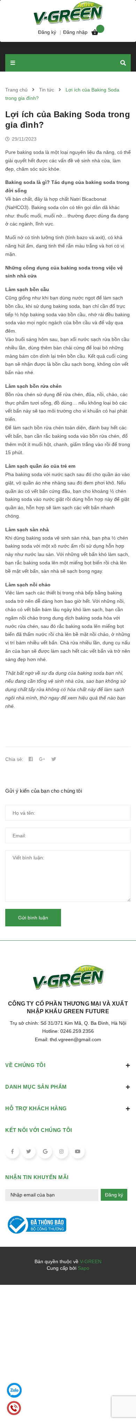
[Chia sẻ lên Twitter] (54, 759)
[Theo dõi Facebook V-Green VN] (12, 1151)
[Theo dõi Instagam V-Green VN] (61, 1151)
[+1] (42, 759)
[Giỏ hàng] (95, 33)
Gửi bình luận (33, 917)
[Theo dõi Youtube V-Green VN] (78, 1151)
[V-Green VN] (68, 12)
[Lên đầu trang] (119, 1398)
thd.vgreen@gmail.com (75, 1039)
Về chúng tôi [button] (25, 1065)
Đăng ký (114, 1195)
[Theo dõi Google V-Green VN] (45, 1151)
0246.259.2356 (77, 1031)
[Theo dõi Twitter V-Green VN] (29, 1151)
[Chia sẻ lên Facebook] (31, 759)
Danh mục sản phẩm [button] (36, 1087)
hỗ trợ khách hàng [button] (36, 1108)
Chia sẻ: (14, 759)
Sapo (83, 1268)
